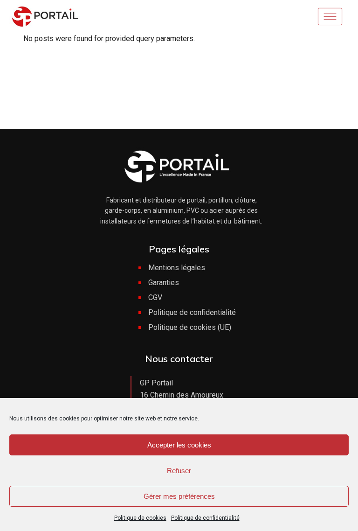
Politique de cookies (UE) (189, 327)
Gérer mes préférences (179, 496)
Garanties (163, 282)
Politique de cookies (140, 518)
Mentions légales (176, 267)
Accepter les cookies (179, 445)
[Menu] (333, 16)
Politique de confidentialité (205, 518)
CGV (155, 297)
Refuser (179, 471)
